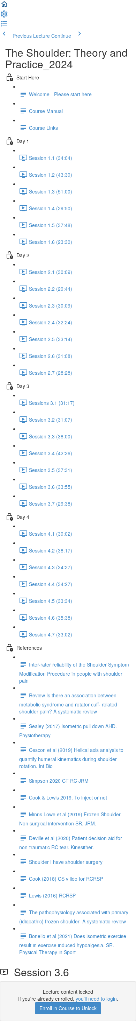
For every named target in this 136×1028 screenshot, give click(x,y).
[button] (4, 6)
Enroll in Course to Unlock (68, 1008)
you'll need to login (96, 998)
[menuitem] (4, 16)
